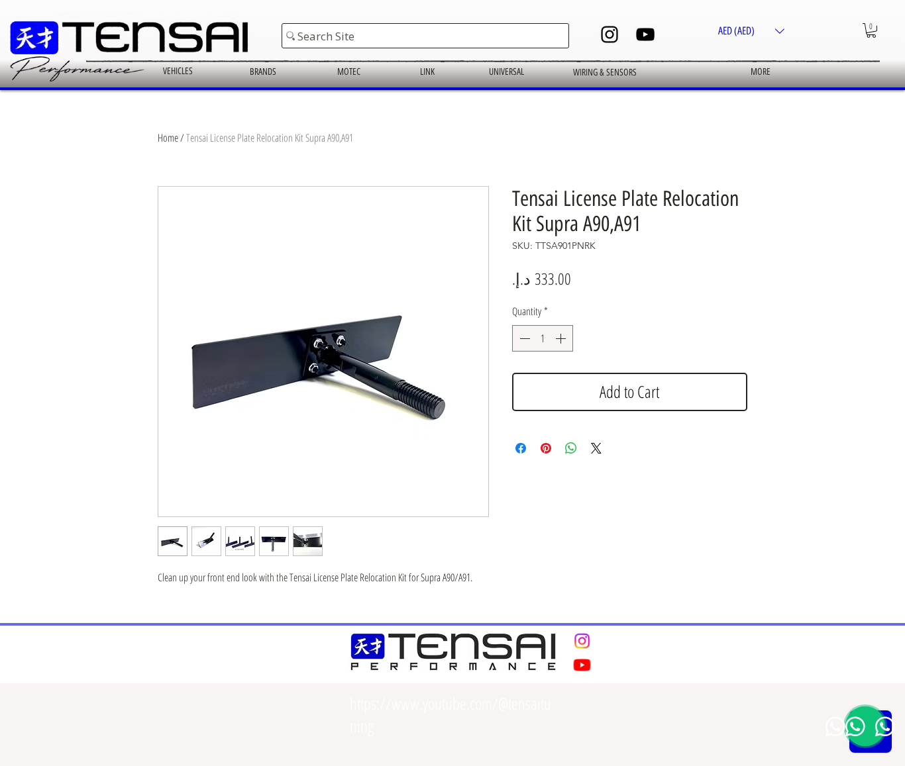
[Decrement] (523, 338)
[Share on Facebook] (521, 448)
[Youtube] (582, 665)
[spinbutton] (543, 338)
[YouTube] (645, 34)
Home (168, 137)
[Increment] (562, 338)
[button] (751, 31)
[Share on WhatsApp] (571, 448)
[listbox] (751, 31)
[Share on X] (596, 448)
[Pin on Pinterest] (546, 448)
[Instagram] (609, 34)
